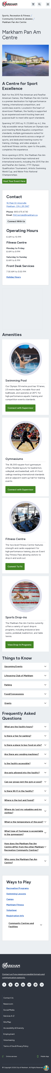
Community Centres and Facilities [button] (21, 925)
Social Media (8, 1010)
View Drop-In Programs (19, 644)
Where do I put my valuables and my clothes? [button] (23, 811)
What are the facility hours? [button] (18, 726)
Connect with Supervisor (20, 408)
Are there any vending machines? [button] (21, 754)
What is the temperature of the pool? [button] (23, 822)
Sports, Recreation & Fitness (16, 15)
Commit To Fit (15, 566)
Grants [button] (7, 703)
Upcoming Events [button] (13, 666)
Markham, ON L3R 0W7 (17, 206)
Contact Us (8, 998)
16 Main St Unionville (16, 203)
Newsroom (8, 1004)
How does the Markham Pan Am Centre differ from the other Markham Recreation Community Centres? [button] (24, 846)
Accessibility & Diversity (13, 1028)
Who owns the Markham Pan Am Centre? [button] (20, 861)
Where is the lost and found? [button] (19, 800)
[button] (46, 1068)
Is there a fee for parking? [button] (17, 736)
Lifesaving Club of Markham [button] (18, 675)
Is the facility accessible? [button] (17, 763)
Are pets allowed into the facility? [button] (22, 772)
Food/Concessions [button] (14, 694)
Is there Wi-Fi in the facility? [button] (18, 791)
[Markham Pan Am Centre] (25, 60)
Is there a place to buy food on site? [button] (23, 745)
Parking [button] (8, 685)
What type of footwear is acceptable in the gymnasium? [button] (23, 833)
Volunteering (9, 1040)
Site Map (7, 1022)
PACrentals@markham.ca (25, 215)
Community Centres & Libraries (17, 19)
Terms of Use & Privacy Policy (15, 1046)
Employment (9, 1034)
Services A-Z (8, 1016)
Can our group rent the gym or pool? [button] (23, 782)
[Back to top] (39, 1068)
